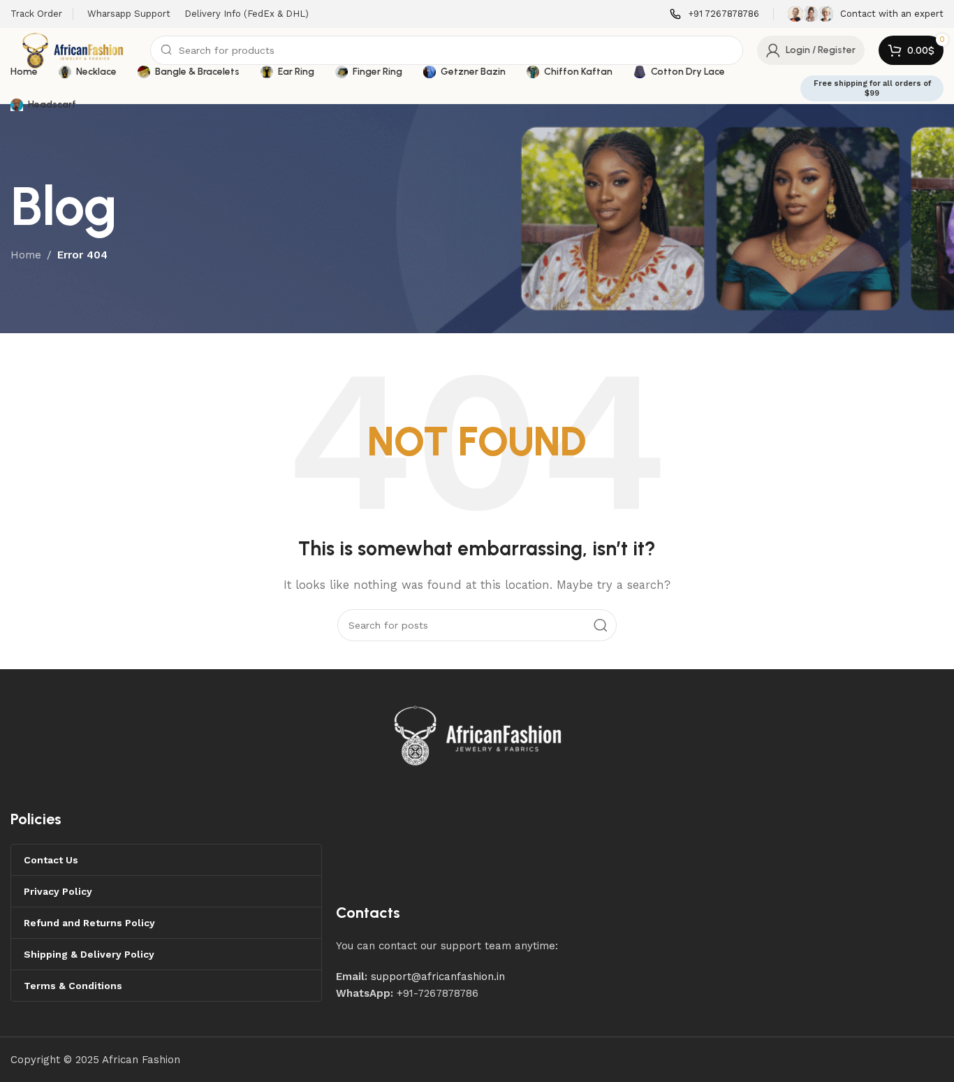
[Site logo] (73, 49)
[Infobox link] (714, 14)
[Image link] (478, 734)
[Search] (601, 625)
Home (25, 255)
